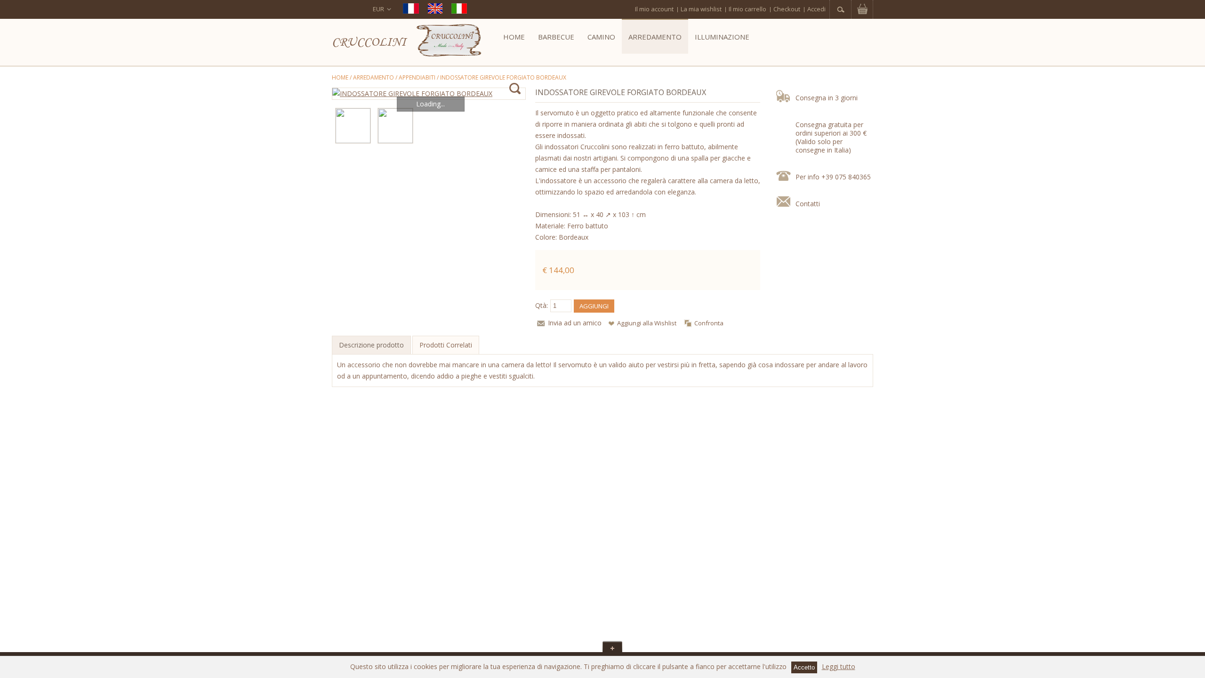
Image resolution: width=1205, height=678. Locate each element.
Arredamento (373, 77)
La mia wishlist (701, 9)
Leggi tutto (838, 666)
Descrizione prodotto (371, 344)
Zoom (514, 88)
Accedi (816, 9)
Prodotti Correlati (445, 344)
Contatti (807, 203)
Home (340, 77)
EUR (378, 9)
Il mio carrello (747, 9)
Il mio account (654, 9)
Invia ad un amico (575, 322)
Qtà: (541, 305)
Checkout (786, 9)
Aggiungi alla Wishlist (646, 323)
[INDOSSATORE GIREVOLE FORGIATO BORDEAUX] (428, 93)
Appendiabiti (417, 77)
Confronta (708, 323)
